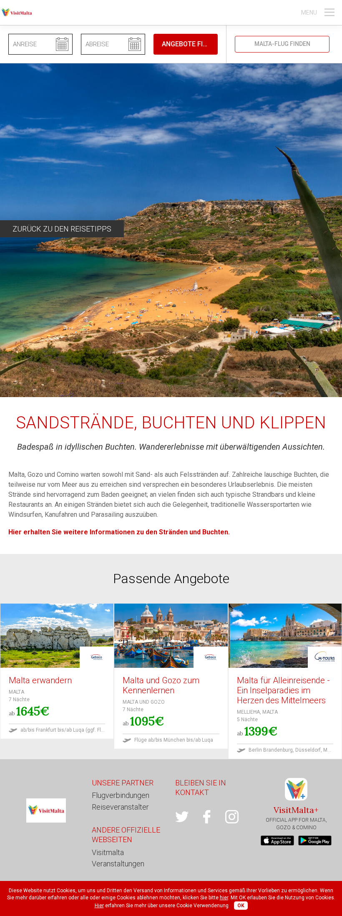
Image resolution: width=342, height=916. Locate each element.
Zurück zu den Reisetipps (62, 228)
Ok (240, 905)
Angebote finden (190, 44)
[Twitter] (187, 816)
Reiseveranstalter (120, 807)
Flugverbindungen (120, 795)
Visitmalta (108, 852)
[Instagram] (237, 816)
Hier (99, 905)
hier (224, 898)
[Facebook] (212, 816)
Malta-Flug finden (282, 43)
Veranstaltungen (118, 863)
